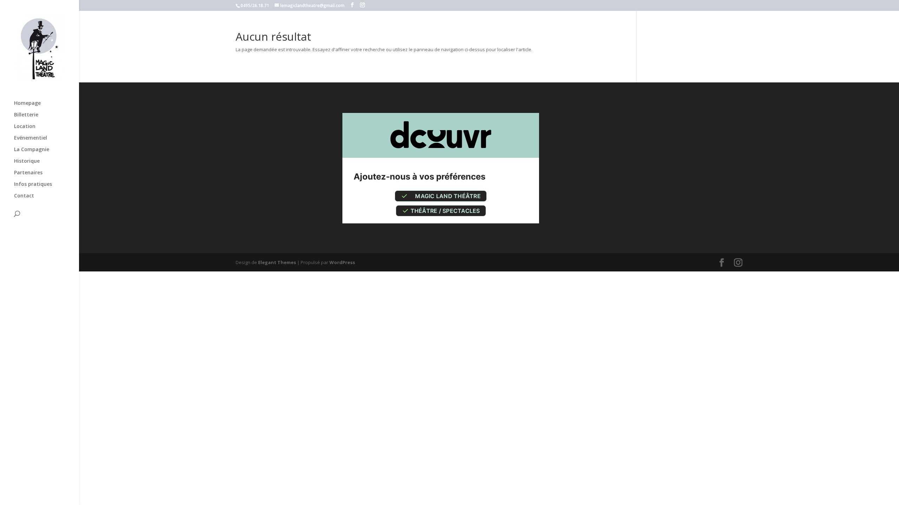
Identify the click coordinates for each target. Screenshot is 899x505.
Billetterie (26, 115)
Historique (27, 161)
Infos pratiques (33, 184)
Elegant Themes (277, 262)
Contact (24, 196)
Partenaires (28, 173)
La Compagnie (31, 150)
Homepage (27, 103)
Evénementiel (30, 138)
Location (24, 126)
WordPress (342, 262)
